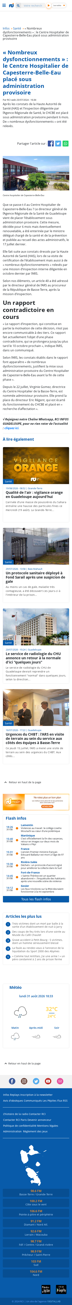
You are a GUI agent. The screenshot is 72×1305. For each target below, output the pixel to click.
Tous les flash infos (36, 899)
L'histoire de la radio (15, 1114)
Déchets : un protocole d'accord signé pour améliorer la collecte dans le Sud (41, 866)
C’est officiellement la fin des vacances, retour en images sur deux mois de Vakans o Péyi (42, 841)
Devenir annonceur (39, 1120)
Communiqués (33, 1100)
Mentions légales (47, 1125)
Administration (12, 1131)
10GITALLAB (53, 1301)
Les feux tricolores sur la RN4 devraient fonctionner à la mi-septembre (42, 890)
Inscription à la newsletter (36, 1094)
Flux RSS (62, 1100)
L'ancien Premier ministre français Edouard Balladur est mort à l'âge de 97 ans (42, 854)
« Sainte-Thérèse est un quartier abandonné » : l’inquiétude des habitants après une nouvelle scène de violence (43, 878)
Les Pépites (49, 1100)
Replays (15, 1094)
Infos (6, 1094)
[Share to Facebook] (51, 143)
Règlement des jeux (35, 1131)
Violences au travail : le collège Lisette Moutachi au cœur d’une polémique (41, 829)
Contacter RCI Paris (15, 1120)
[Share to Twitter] (58, 143)
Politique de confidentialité (19, 1125)
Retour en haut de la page (25, 782)
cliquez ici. (11, 428)
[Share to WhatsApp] (65, 143)
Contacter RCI (37, 1114)
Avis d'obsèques (13, 1100)
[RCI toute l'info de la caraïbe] (12, 5)
